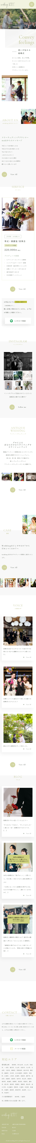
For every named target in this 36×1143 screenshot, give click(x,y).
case (14, 1130)
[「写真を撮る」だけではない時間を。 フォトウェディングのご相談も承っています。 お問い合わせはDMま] (8, 375)
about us (5, 1124)
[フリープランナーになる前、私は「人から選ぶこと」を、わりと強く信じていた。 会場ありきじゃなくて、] (18, 385)
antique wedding (19, 1124)
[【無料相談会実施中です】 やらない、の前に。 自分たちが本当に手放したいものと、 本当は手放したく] (8, 385)
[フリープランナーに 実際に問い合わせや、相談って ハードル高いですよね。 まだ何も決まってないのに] (27, 375)
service (4, 1130)
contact (15, 1134)
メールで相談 (20, 1048)
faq (3, 1134)
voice (4, 1127)
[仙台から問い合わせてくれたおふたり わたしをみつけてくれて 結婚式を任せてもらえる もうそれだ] (18, 361)
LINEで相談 (20, 321)
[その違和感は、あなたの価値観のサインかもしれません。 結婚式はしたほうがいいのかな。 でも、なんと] (27, 385)
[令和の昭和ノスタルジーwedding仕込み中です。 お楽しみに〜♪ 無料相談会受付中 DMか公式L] (18, 375)
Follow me (22, 407)
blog (14, 1127)
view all (13, 174)
